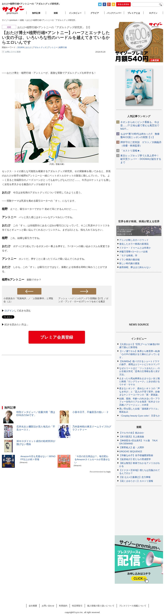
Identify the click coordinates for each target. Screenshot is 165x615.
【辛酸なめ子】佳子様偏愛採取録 (136, 455)
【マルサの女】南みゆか (131, 432)
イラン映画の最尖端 (129, 259)
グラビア (95, 13)
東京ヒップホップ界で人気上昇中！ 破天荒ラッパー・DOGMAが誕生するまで (140, 159)
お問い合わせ (48, 606)
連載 (56, 13)
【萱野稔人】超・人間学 (131, 447)
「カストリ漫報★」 (131, 150)
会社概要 (33, 606)
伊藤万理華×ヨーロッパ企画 (133, 251)
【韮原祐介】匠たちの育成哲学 (135, 459)
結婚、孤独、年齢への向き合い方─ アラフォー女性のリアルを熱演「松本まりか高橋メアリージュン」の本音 (139, 401)
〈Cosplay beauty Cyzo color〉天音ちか (139, 415)
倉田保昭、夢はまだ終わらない (135, 267)
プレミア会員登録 (56, 337)
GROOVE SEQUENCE (130, 451)
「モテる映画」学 (128, 255)
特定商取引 (77, 606)
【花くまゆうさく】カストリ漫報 (136, 481)
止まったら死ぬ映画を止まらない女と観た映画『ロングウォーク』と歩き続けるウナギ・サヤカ (139, 381)
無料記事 (36, 13)
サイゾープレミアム (13, 10)
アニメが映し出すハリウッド (134, 240)
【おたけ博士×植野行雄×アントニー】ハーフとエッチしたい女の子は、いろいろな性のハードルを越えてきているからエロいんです (56, 37)
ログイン (9, 310)
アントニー (53, 47)
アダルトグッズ (39, 47)
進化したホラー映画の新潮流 (134, 244)
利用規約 (63, 606)
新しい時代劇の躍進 (129, 263)
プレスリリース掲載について (132, 606)
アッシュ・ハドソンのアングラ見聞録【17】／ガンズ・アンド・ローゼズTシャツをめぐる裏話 (83, 300)
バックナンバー (114, 13)
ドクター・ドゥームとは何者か (135, 247)
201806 (20, 47)
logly (108, 472)
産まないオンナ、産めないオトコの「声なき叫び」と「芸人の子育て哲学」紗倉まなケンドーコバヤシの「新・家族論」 (139, 391)
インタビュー (75, 13)
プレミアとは (133, 13)
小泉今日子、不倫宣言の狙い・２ (90, 412)
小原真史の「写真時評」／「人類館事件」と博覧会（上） (28, 300)
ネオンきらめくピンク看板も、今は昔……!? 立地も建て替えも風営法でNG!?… (139, 125)
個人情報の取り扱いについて (100, 606)
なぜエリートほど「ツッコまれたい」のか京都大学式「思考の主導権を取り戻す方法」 (139, 371)
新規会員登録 (123, 4)
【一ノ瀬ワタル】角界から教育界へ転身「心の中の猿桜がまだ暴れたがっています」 (139, 354)
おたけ (28, 47)
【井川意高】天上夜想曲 (131, 436)
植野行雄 (63, 47)
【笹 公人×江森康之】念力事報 (134, 477)
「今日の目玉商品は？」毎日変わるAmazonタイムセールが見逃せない (92, 459)
